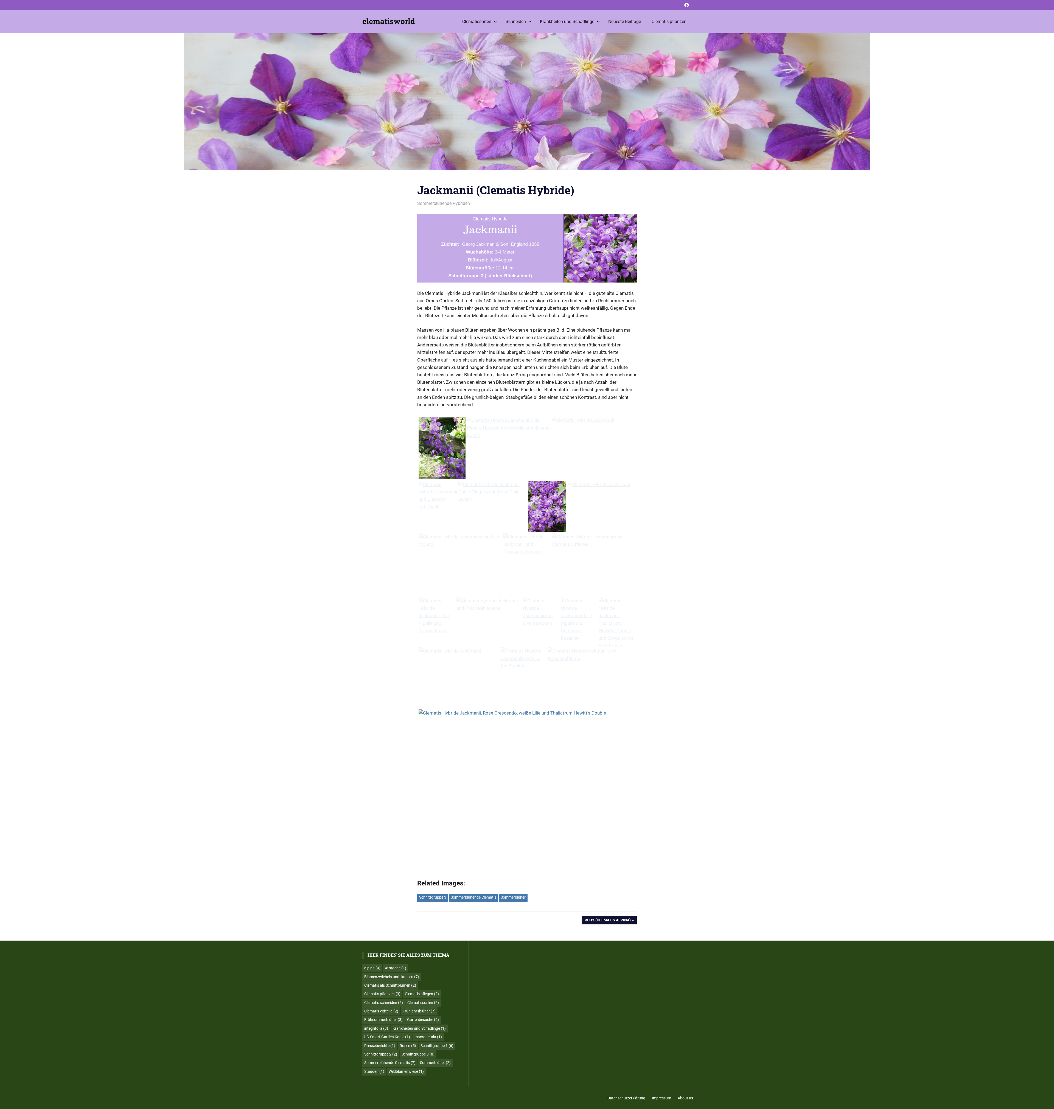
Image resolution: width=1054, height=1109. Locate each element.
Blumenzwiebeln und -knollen (391, 977)
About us (685, 1098)
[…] (593, 420)
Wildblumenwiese (406, 1071)
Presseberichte (379, 1045)
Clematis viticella (381, 1011)
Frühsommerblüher (383, 1019)
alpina (372, 968)
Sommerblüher (513, 897)
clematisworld (388, 21)
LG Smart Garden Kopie (387, 1037)
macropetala (428, 1037)
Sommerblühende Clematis (473, 897)
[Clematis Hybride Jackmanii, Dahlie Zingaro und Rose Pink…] (492, 492)
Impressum (661, 1098)
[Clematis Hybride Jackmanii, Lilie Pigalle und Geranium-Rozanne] (579, 619)
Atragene (395, 968)
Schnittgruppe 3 (432, 897)
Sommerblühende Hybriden (443, 203)
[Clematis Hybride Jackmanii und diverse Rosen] (541, 612)
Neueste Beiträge (624, 21)
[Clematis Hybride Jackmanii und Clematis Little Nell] (438, 496)
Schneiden (516, 21)
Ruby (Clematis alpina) (607, 921)
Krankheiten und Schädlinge (567, 21)
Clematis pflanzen (669, 21)
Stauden (374, 1071)
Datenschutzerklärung (626, 1098)
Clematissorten (476, 21)
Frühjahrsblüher (419, 1011)
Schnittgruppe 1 (437, 1045)
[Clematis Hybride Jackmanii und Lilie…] (523, 658)
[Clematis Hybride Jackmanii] (442, 449)
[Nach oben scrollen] (1045, 1100)
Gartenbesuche (423, 1019)
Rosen (408, 1045)
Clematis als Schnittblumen (390, 985)
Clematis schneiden (383, 1002)
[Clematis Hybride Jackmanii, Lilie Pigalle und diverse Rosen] (437, 615)
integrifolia (376, 1028)
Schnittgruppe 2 (380, 1054)
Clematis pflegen (422, 994)
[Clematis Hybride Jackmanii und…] (526, 544)
